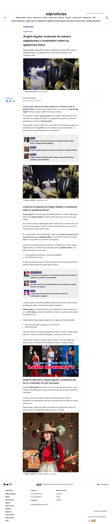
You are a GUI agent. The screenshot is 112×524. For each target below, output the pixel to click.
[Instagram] (11, 484)
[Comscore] (102, 484)
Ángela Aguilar (28, 31)
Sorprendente (77, 17)
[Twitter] (10, 101)
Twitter (58, 497)
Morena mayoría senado (56, 21)
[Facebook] (7, 101)
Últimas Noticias (21, 17)
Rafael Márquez (17, 21)
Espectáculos (87, 17)
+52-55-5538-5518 (36, 494)
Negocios (68, 17)
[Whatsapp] (14, 101)
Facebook (59, 494)
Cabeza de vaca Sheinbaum (35, 21)
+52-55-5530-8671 (36, 497)
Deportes (61, 17)
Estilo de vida (53, 17)
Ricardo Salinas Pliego (76, 21)
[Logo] (56, 14)
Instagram (59, 500)
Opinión (44, 17)
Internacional (37, 17)
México (29, 17)
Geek (94, 17)
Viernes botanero (93, 21)
